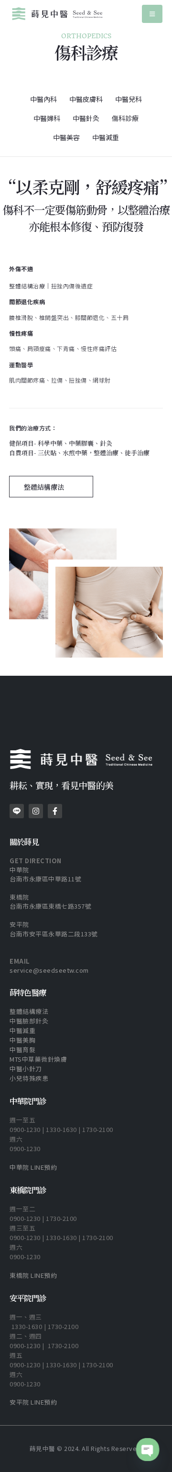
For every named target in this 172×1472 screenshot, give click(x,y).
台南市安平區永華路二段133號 (54, 933)
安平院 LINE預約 (33, 1401)
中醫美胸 (23, 1039)
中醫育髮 (22, 1049)
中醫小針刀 (26, 1068)
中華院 (19, 869)
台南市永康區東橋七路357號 (50, 906)
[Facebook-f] (55, 811)
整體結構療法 (29, 1011)
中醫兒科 (128, 99)
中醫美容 (66, 137)
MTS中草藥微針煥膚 (38, 1059)
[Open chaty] (147, 1449)
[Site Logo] (57, 13)
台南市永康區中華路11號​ (45, 878)
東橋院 (19, 896)
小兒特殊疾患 (29, 1078)
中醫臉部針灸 (29, 1020)
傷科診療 (125, 118)
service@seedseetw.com (49, 970)
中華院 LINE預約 (33, 1167)
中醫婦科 (46, 118)
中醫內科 (43, 99)
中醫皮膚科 (86, 99)
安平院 (19, 924)
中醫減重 (105, 137)
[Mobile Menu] (152, 14)
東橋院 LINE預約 (33, 1275)
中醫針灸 (86, 118)
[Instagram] (36, 811)
